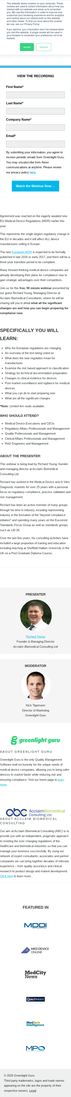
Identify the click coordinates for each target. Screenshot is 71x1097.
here (33, 172)
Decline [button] (44, 47)
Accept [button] (27, 47)
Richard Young (35, 636)
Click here (6, 876)
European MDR (22, 252)
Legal (32, 1090)
